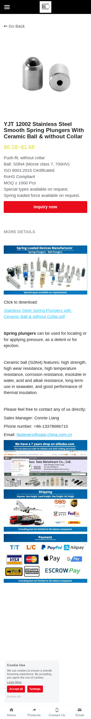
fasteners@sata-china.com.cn (44, 434)
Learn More (14, 682)
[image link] (45, 7)
